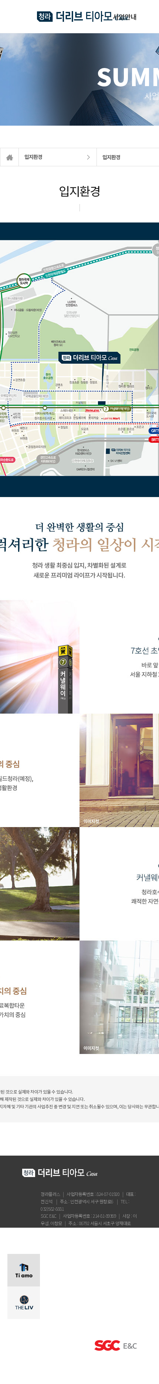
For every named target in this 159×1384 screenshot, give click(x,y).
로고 (82, 16)
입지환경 (33, 157)
